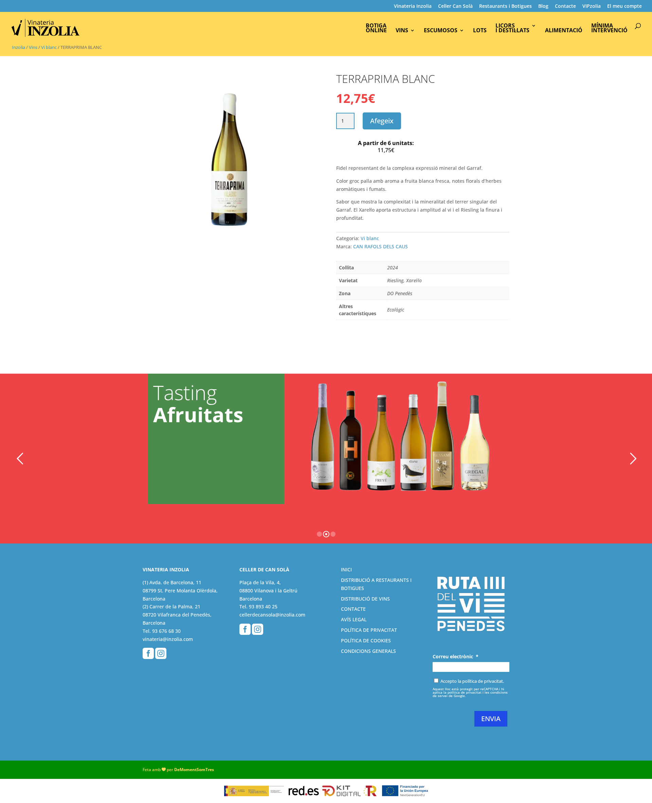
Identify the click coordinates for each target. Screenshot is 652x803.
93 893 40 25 (263, 606)
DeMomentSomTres (194, 769)
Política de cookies (366, 640)
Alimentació (563, 31)
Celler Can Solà (455, 6)
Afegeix (382, 120)
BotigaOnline (376, 28)
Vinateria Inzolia (413, 6)
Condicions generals (368, 651)
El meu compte (624, 6)
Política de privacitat (369, 630)
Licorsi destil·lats (512, 28)
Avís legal (353, 619)
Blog (543, 6)
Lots (480, 31)
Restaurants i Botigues (505, 6)
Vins (402, 31)
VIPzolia (591, 6)
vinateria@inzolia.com (168, 639)
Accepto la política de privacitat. (472, 681)
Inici (346, 569)
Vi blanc (49, 47)
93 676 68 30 (166, 631)
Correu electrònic (455, 657)
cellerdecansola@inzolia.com (272, 614)
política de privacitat (465, 692)
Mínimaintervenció (609, 28)
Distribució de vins (365, 598)
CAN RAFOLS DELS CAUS (380, 246)
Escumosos (440, 31)
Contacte (565, 6)
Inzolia (18, 47)
